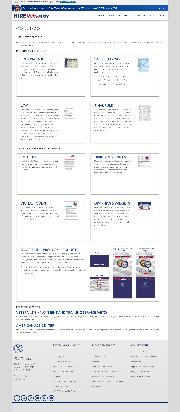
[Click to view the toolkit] (71, 211)
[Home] (31, 16)
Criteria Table (33, 59)
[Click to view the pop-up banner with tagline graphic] (145, 276)
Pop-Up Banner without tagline (122, 250)
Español (95, 361)
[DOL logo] (18, 8)
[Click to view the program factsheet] (69, 163)
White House (58, 352)
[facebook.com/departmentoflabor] (17, 398)
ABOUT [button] (101, 16)
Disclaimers (136, 361)
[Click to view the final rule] (145, 113)
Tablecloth (99, 253)
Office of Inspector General (103, 366)
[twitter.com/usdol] (24, 398)
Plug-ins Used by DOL (140, 371)
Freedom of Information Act (143, 352)
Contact (160, 8)
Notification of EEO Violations (65, 381)
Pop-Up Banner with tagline (146, 250)
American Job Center (35, 325)
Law (24, 105)
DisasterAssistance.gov (63, 371)
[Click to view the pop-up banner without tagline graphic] (122, 276)
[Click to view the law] (69, 111)
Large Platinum (102, 84)
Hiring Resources (110, 157)
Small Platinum (102, 76)
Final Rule (103, 105)
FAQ (150, 16)
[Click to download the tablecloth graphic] (99, 261)
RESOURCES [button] (138, 16)
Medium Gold (122, 80)
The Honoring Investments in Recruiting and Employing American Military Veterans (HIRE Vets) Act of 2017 (69, 8)
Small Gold (120, 76)
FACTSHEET (30, 157)
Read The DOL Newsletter (103, 376)
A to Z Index (97, 386)
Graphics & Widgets (112, 203)
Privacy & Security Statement (143, 356)
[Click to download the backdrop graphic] (99, 285)
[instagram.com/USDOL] (31, 398)
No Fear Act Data (60, 386)
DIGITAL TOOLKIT (34, 203)
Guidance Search (99, 356)
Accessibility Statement (140, 376)
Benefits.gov (58, 356)
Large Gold (120, 84)
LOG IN (161, 16)
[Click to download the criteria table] (71, 63)
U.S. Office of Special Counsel (65, 391)
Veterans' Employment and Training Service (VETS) (61, 312)
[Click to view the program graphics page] (145, 206)
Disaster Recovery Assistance (65, 366)
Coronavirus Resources (63, 361)
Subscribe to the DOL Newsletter (106, 371)
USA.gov (56, 376)
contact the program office (32, 270)
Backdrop (99, 275)
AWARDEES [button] (113, 16)
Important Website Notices (142, 366)
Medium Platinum (103, 80)
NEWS (126, 16)
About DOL (97, 352)
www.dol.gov (19, 379)
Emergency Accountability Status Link (108, 381)
